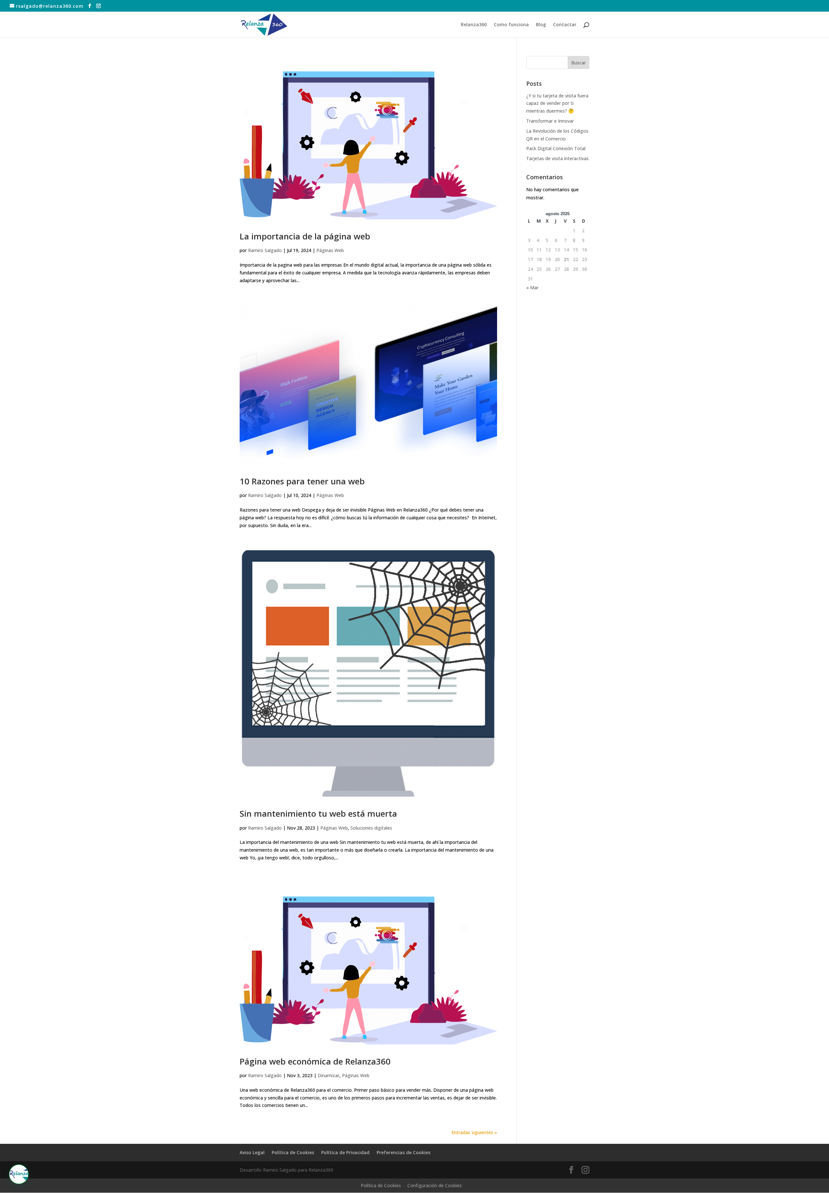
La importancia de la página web (305, 236)
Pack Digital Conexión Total (555, 148)
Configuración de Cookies (434, 1185)
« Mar (532, 287)
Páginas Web (330, 250)
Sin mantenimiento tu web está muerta (318, 813)
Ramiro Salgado (265, 250)
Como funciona (511, 25)
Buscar (578, 63)
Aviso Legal (252, 1152)
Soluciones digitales (371, 828)
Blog (541, 25)
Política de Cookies (293, 1152)
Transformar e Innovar (550, 121)
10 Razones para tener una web (302, 481)
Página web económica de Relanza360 (315, 1061)
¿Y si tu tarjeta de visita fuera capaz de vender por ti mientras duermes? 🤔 (557, 103)
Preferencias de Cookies (403, 1152)
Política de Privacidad (345, 1152)
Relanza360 (474, 25)
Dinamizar (328, 1075)
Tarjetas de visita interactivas (557, 158)
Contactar (564, 25)
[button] (18, 1174)
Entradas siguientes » (474, 1132)
